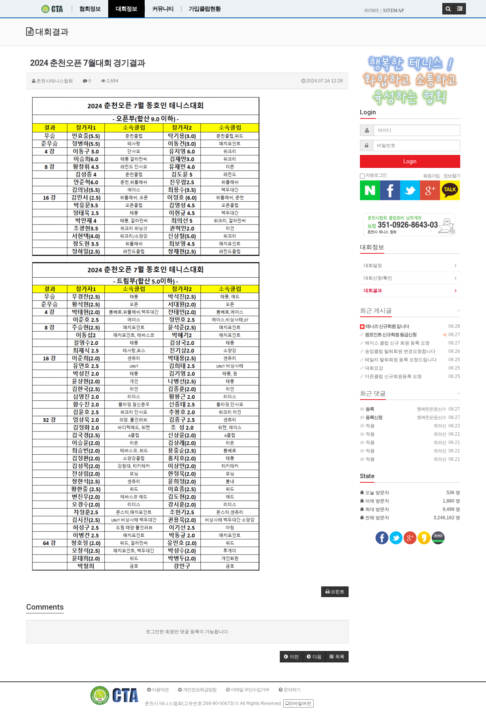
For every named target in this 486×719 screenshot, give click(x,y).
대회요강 (373, 368)
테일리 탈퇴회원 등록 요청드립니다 (400, 359)
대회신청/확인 (378, 278)
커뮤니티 (163, 8)
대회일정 (373, 265)
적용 (369, 425)
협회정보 (90, 8)
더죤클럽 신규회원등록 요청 (393, 376)
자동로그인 (376, 174)
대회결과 (373, 290)
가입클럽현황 (205, 8)
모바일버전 (300, 703)
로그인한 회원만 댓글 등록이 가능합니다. (187, 631)
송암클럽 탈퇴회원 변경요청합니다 (400, 351)
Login (410, 161)
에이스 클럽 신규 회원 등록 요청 (397, 343)
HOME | (372, 10)
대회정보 (126, 8)
